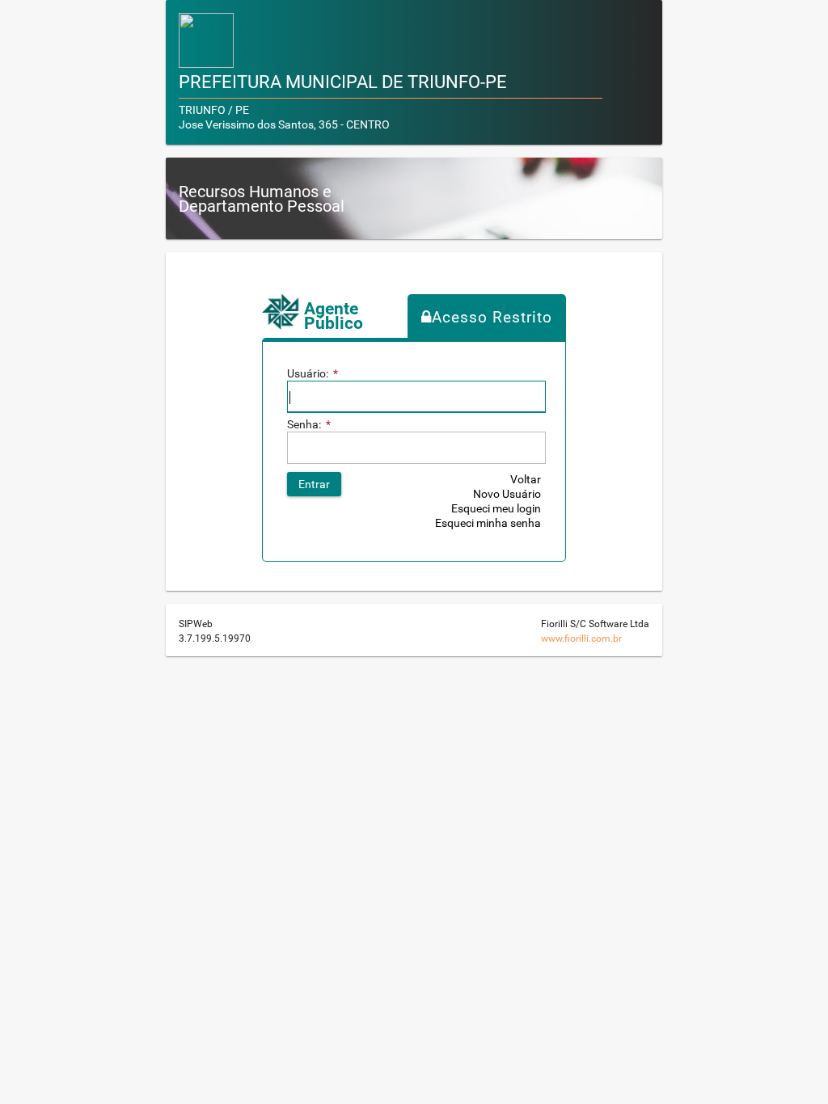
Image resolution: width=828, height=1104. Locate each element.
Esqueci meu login (496, 508)
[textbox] (416, 397)
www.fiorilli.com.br (581, 638)
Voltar (525, 479)
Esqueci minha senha (488, 522)
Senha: (309, 424)
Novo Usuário (507, 493)
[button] (314, 484)
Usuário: (312, 373)
